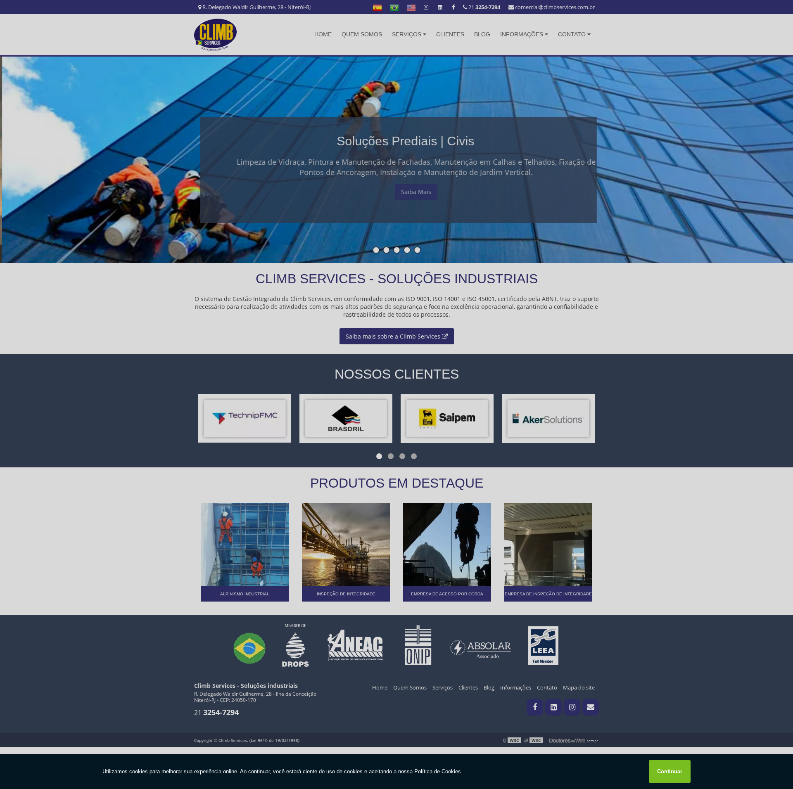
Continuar (669, 771)
